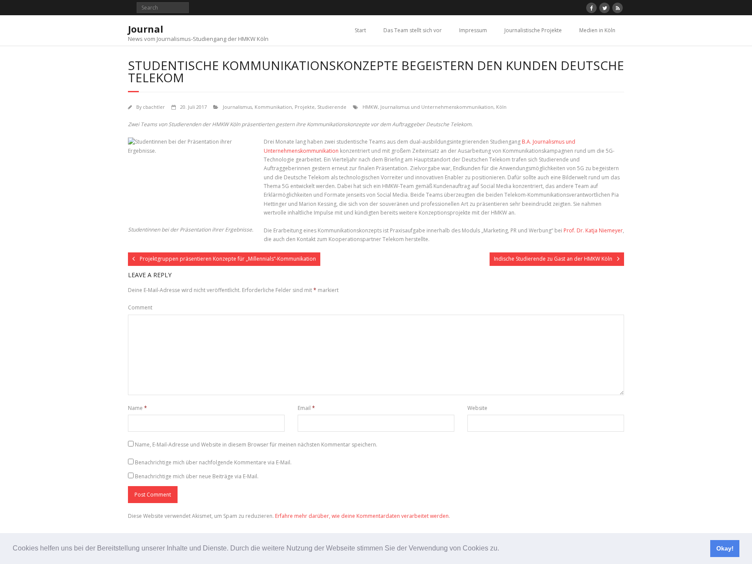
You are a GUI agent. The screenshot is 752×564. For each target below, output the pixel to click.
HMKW (370, 107)
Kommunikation (273, 107)
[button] (502, 549)
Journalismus (237, 107)
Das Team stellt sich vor (412, 30)
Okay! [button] (725, 548)
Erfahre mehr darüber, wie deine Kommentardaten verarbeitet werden (362, 516)
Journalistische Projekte (533, 30)
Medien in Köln (597, 30)
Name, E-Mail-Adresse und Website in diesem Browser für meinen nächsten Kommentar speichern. (256, 444)
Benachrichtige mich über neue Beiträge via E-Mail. (196, 476)
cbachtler (154, 107)
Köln (501, 107)
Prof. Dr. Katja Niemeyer (593, 230)
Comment (140, 307)
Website (477, 408)
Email (306, 408)
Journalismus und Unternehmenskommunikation (437, 107)
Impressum (473, 30)
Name (137, 408)
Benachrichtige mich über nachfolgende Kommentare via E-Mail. (213, 462)
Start (360, 30)
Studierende (331, 107)
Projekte (305, 107)
